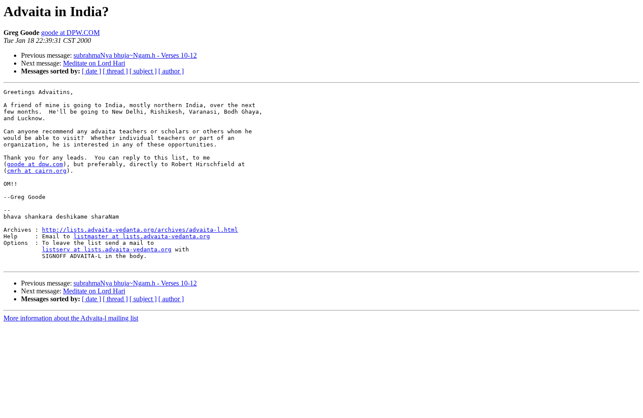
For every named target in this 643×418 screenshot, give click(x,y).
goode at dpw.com (35, 164)
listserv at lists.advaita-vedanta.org (106, 249)
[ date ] (91, 71)
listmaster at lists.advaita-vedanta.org (141, 236)
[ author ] (171, 71)
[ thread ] (115, 71)
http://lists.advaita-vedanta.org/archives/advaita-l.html (140, 229)
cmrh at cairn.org (36, 170)
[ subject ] (143, 71)
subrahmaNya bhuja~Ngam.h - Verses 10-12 (135, 55)
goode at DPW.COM (70, 32)
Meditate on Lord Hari (94, 63)
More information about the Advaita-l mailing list (70, 318)
